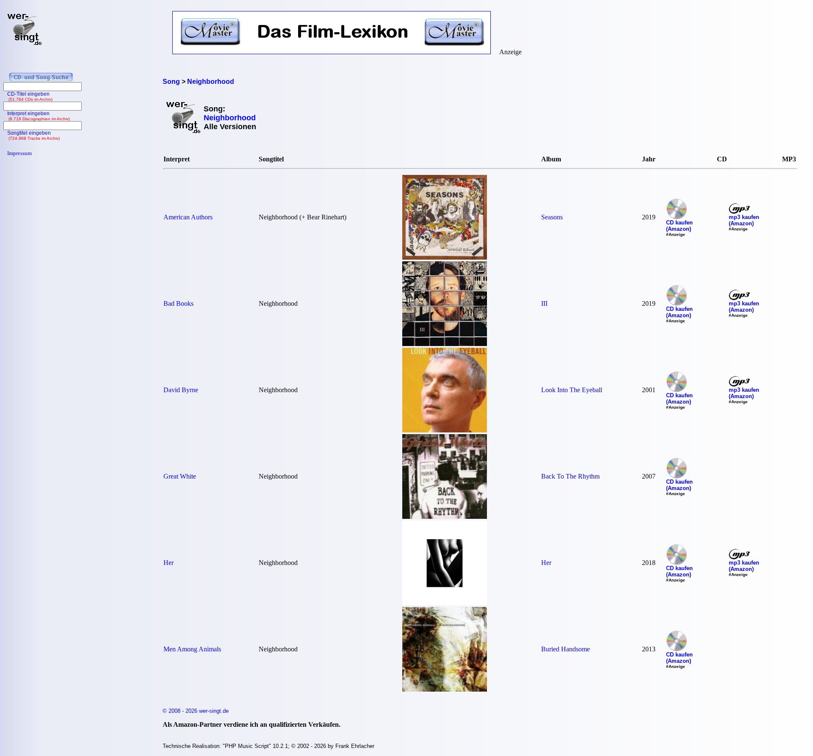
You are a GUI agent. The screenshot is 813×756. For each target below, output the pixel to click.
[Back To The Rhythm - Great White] (444, 516)
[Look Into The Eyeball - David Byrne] (444, 430)
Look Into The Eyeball (571, 389)
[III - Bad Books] (444, 343)
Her (168, 562)
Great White (179, 476)
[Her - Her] (444, 602)
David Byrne (180, 389)
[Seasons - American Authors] (444, 257)
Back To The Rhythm (570, 476)
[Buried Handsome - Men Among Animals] (444, 689)
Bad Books (178, 303)
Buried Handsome (565, 649)
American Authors (188, 217)
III (544, 303)
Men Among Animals (192, 649)
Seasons (552, 217)
